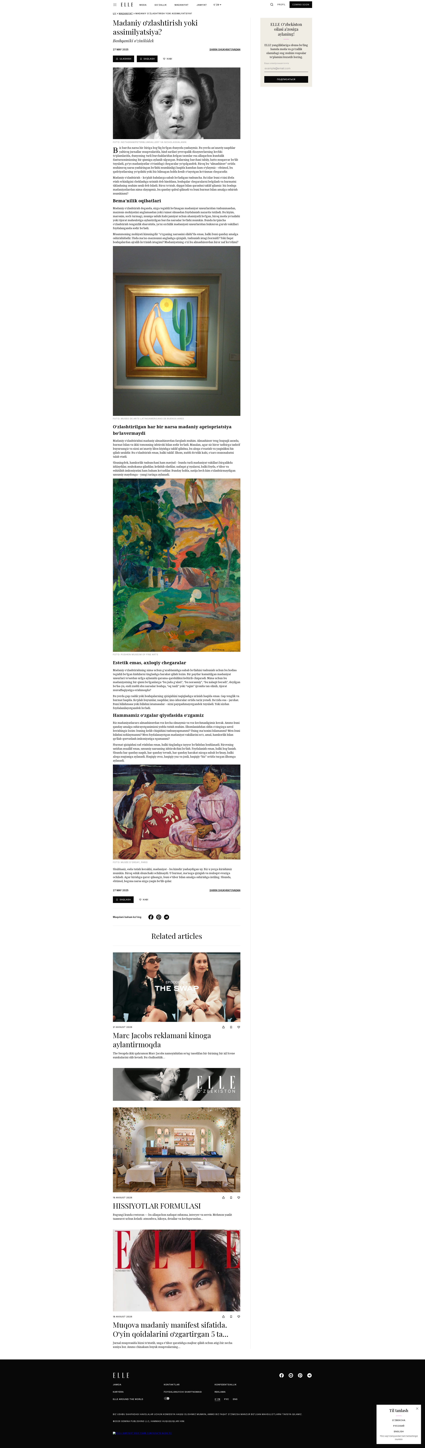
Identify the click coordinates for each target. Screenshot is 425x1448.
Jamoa (117, 1384)
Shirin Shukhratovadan (225, 49)
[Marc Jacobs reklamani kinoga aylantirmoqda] (176, 987)
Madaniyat (182, 5)
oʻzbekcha (398, 1420)
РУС (226, 1399)
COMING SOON (300, 4)
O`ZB (217, 1399)
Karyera (118, 1392)
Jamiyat (202, 5)
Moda (143, 5)
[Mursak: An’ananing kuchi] (176, 1084)
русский (398, 1426)
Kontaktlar (172, 1384)
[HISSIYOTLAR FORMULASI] (176, 1149)
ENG (235, 1399)
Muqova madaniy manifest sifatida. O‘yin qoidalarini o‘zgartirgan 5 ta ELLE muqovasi (170, 1334)
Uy (114, 13)
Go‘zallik (161, 5)
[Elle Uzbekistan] (127, 5)
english (399, 1431)
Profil (281, 4)
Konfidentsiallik (226, 1384)
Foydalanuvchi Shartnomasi (183, 1392)
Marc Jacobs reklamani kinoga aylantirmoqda (162, 1039)
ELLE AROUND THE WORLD (128, 1399)
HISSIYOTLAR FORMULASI (157, 1205)
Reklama (220, 1392)
